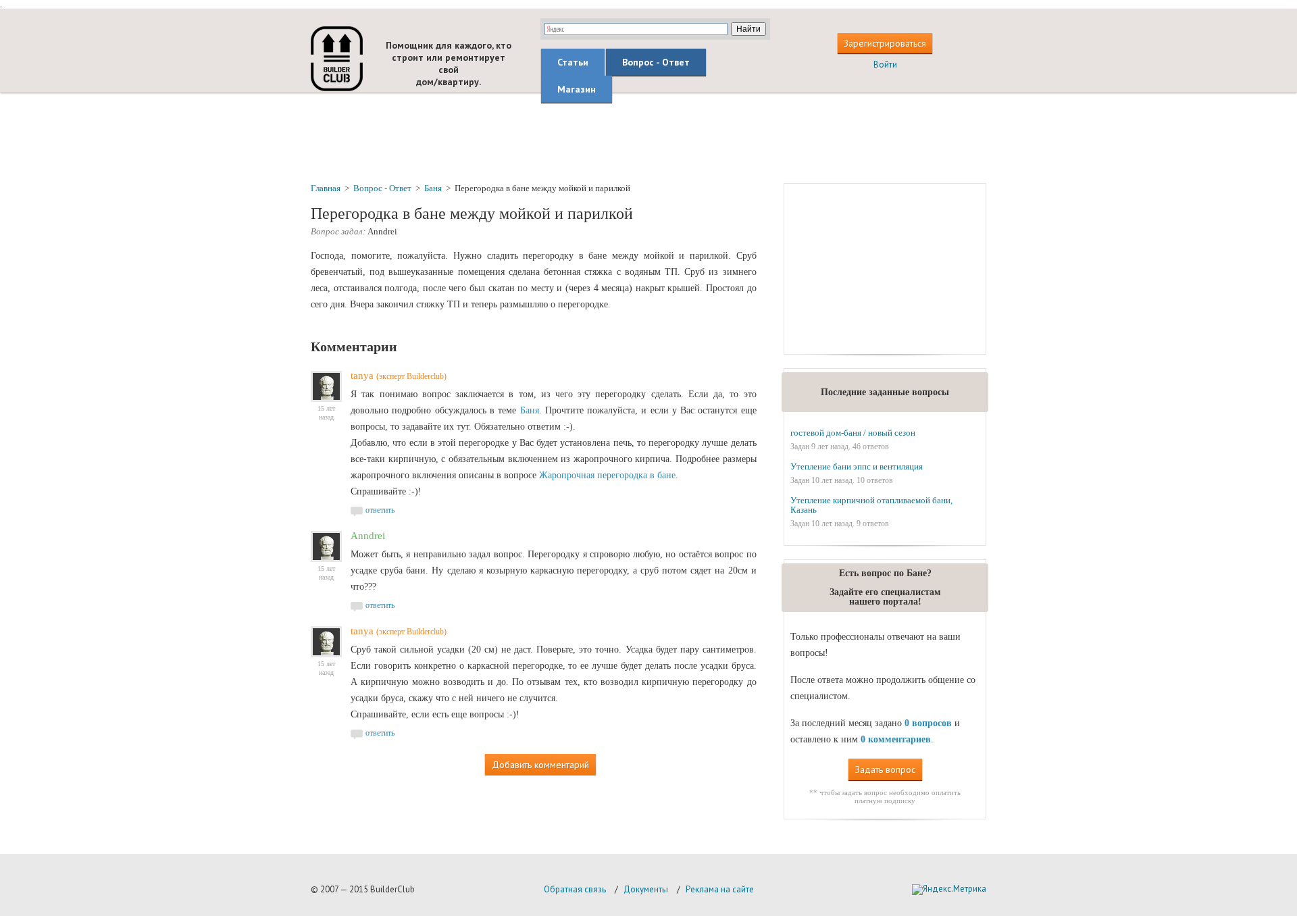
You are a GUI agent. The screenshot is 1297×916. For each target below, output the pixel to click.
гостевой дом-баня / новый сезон (852, 433)
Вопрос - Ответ (656, 62)
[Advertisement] (648, 137)
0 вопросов (928, 723)
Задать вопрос (885, 769)
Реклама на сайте (720, 889)
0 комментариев (896, 739)
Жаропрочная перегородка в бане (607, 475)
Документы (646, 889)
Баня (529, 410)
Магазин (576, 89)
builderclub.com (337, 58)
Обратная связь (575, 889)
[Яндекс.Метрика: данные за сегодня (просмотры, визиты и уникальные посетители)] (949, 889)
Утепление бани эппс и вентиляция (856, 466)
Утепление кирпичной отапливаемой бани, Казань (871, 505)
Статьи (572, 62)
